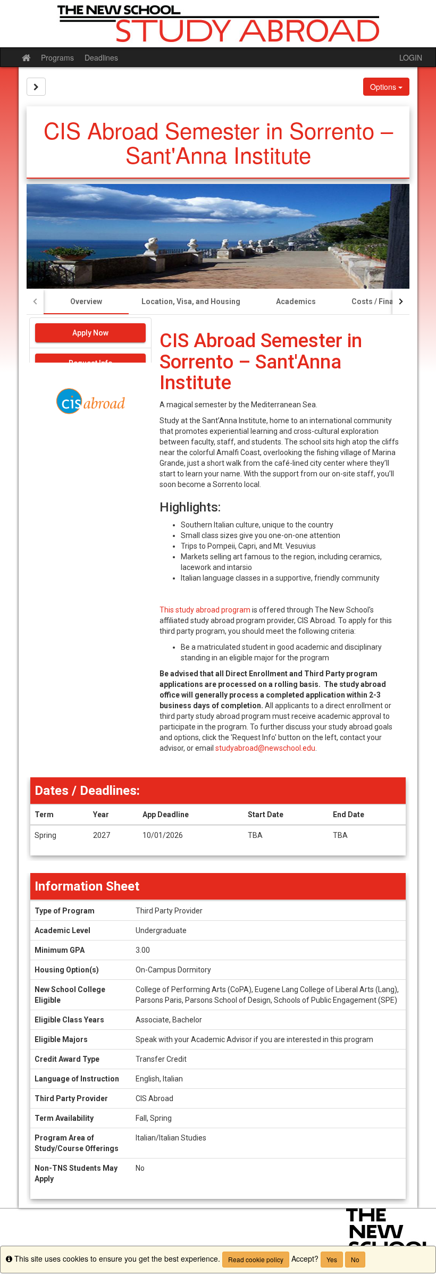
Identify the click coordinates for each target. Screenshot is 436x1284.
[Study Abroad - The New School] (218, 23)
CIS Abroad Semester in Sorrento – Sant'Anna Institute (261, 362)
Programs (57, 57)
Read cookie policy (255, 1259)
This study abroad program (205, 610)
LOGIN (410, 57)
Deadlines (101, 57)
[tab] (86, 301)
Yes (331, 1259)
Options (384, 86)
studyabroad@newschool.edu (265, 748)
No (355, 1259)
